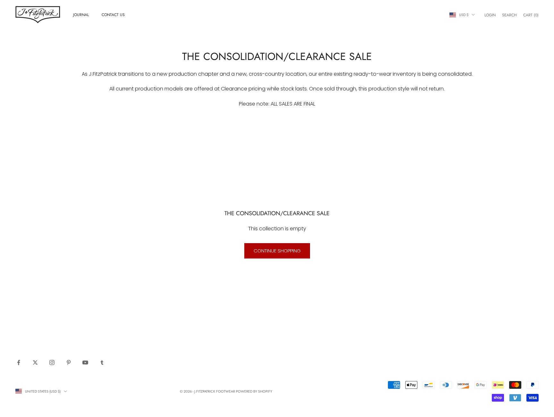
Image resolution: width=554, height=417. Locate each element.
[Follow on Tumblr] (102, 362)
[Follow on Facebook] (18, 362)
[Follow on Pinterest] (68, 362)
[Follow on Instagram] (52, 362)
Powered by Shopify (254, 391)
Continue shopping (277, 250)
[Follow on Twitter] (35, 362)
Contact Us (113, 15)
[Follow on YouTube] (85, 362)
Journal (81, 15)
